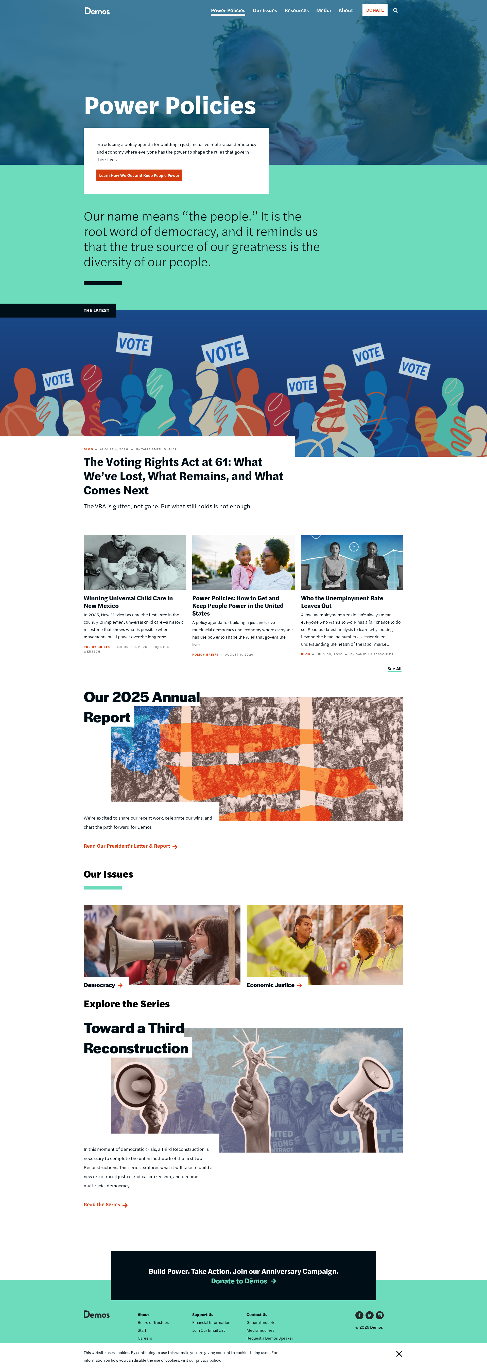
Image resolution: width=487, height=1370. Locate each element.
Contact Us (257, 1314)
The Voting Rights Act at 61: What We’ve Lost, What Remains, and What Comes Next (183, 475)
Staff (142, 1330)
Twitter (370, 1315)
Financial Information (211, 1322)
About (346, 10)
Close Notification (392, 1356)
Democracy (99, 985)
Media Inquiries (260, 1330)
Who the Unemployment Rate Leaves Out (342, 601)
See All (395, 668)
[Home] (97, 17)
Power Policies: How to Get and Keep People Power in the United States (238, 605)
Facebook (359, 1315)
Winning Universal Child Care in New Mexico (128, 601)
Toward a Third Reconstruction (136, 1037)
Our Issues (265, 10)
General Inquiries (262, 1322)
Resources (297, 10)
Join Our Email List (208, 1330)
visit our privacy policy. (201, 1360)
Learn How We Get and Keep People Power (139, 175)
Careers (145, 1338)
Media (323, 10)
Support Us (202, 1314)
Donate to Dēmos (239, 1280)
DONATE (375, 10)
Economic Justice (270, 985)
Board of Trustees (153, 1322)
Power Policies (228, 10)
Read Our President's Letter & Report (127, 845)
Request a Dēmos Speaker (270, 1338)
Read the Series (102, 1204)
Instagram (380, 1315)
